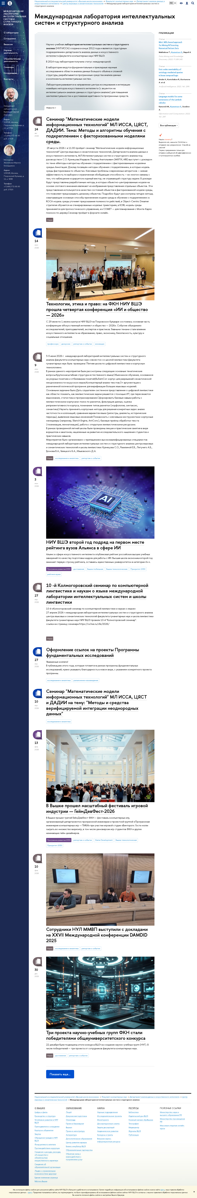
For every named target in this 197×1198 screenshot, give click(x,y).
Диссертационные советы (108, 1123)
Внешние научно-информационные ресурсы (108, 1140)
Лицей (69, 1112)
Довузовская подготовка (76, 1116)
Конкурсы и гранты (105, 1135)
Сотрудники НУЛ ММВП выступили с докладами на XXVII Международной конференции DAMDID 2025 (97, 935)
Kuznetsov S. (177, 52)
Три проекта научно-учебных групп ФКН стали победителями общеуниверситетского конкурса (95, 1035)
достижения (78, 569)
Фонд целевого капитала (45, 1144)
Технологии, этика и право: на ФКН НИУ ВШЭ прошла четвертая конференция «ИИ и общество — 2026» (97, 309)
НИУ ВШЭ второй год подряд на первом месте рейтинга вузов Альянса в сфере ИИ (95, 545)
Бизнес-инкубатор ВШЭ (76, 1146)
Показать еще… (60, 1074)
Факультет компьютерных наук (114, 1097)
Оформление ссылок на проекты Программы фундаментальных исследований (92, 652)
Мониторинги (103, 1120)
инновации (99, 344)
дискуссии (65, 344)
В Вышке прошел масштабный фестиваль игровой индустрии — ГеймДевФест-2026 (97, 808)
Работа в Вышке (41, 1181)
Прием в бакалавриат (75, 1123)
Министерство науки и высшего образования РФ (171, 1113)
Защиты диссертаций (105, 1127)
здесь (163, 1190)
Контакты (8, 79)
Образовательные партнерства (79, 1150)
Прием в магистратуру (75, 1131)
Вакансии (8, 44)
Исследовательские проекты (109, 1116)
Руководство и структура (45, 1116)
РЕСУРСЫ (134, 1108)
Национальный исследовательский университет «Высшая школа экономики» (67, 1097)
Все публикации (168, 125)
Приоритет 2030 (138, 569)
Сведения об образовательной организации (47, 1165)
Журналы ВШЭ (135, 1131)
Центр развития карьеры (76, 1142)
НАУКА (101, 1108)
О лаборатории (11, 32)
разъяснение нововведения (86, 680)
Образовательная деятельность (12, 60)
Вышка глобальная (95, 569)
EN (175, 3)
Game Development (103, 840)
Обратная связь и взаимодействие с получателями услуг (74, 1157)
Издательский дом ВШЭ (138, 1116)
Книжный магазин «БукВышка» (141, 1120)
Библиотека (133, 1112)
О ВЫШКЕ (40, 1108)
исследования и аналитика (66, 458)
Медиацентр (134, 1127)
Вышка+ (69, 1127)
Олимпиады (70, 1120)
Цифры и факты (41, 1112)
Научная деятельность (11, 51)
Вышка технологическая (116, 569)
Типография (134, 1123)
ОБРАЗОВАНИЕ (74, 1108)
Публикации (134, 1135)
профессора (52, 344)
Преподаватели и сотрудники (47, 1126)
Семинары (9, 67)
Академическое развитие (107, 1131)
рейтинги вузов (54, 574)
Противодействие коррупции (47, 1148)
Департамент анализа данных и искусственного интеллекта (154, 1097)
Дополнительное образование (79, 1138)
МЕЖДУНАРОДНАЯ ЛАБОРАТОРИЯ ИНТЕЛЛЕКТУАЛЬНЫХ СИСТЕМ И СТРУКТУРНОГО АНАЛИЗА (14, 18)
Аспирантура (71, 1135)
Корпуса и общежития (44, 1130)
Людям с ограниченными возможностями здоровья (45, 1172)
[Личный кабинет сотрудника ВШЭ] (187, 3)
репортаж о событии (82, 344)
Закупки (38, 1134)
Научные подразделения (107, 1112)
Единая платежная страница (46, 1177)
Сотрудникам (10, 73)
